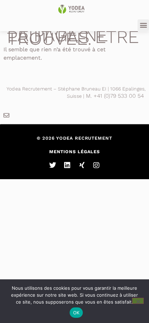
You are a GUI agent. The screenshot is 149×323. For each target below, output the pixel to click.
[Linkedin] (67, 165)
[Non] (138, 301)
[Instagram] (96, 165)
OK (76, 312)
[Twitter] (52, 165)
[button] (143, 25)
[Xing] (81, 165)
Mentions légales (74, 151)
